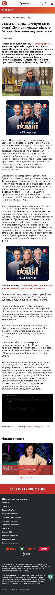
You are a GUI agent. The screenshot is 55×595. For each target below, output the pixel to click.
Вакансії (5, 506)
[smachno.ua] (28, 554)
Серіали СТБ (7, 532)
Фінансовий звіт (8, 539)
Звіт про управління (10, 543)
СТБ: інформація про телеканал (15, 499)
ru (46, 3)
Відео (30, 18)
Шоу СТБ (5, 528)
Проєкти (24, 3)
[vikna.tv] (44, 549)
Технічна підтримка (10, 536)
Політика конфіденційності (13, 517)
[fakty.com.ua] (31, 549)
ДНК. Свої (7, 10)
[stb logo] (4, 3)
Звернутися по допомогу (13, 18)
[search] (41, 3)
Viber (29, 426)
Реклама (5, 503)
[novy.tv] (22, 549)
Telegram (39, 426)
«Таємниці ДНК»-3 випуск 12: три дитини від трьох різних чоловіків (27, 287)
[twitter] (12, 489)
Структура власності (10, 525)
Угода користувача (10, 514)
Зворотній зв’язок (9, 510)
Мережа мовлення (9, 521)
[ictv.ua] (11, 549)
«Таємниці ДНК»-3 (42, 43)
